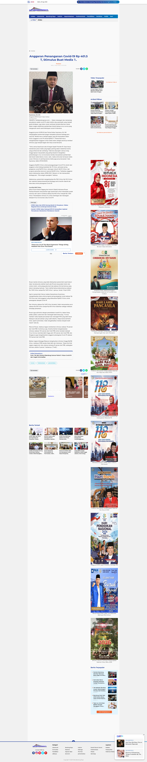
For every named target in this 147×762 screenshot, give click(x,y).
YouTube (46, 755)
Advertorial (40, 16)
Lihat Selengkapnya (104, 711)
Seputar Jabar (68, 751)
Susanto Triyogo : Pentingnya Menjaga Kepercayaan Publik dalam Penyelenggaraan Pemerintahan (111, 112)
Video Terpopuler (97, 78)
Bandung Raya (50, 16)
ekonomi (67, 753)
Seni (111, 16)
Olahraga (80, 749)
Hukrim (60, 16)
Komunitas (55, 749)
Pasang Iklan (109, 749)
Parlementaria (80, 16)
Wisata (92, 751)
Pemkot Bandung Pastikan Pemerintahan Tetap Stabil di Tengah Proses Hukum (97, 112)
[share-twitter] (84, 69)
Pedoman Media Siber (111, 751)
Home (32, 2)
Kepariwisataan (69, 16)
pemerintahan (52, 363)
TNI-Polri (80, 751)
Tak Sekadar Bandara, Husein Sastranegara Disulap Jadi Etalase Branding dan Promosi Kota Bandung (99, 2)
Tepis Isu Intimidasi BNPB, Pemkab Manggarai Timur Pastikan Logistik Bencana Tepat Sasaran (99, 704)
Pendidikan (90, 16)
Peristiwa (99, 16)
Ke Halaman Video (111, 82)
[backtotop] (73, 741)
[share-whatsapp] (87, 69)
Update (79, 253)
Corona (32, 363)
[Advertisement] (73, 35)
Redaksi (108, 747)
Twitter (43, 755)
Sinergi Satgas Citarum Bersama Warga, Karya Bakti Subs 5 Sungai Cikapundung (97, 90)
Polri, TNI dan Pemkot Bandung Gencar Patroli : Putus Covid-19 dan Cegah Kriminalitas (50, 356)
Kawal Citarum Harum (96, 747)
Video (34, 20)
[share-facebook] (81, 69)
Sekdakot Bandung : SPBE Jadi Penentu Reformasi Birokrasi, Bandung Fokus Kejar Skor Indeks (96, 126)
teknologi (93, 753)
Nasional (67, 749)
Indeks (33, 16)
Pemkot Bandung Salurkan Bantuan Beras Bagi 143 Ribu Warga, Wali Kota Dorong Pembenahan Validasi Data (99, 673)
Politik (106, 16)
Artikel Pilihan (96, 99)
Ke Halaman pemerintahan (104, 132)
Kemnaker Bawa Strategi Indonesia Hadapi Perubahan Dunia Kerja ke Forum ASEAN (99, 681)
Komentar (35, 69)
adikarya (54, 753)
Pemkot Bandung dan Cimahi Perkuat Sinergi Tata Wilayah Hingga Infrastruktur (111, 126)
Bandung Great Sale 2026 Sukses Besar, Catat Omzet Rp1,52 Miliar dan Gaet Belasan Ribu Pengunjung (99, 697)
